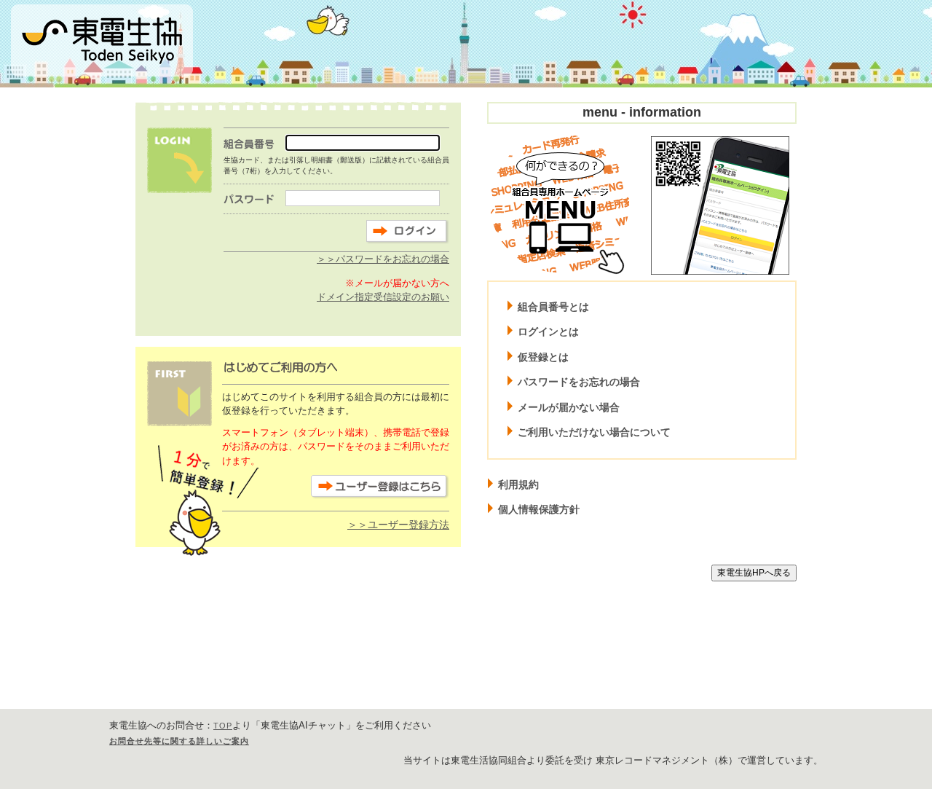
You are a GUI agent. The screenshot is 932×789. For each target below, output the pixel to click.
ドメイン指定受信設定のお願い (383, 296)
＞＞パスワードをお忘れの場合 (383, 259)
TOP (222, 725)
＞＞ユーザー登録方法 (398, 524)
